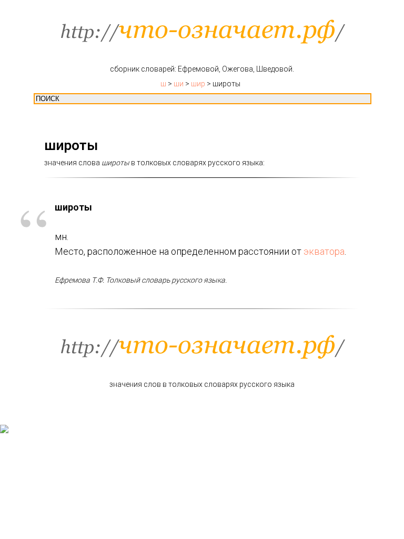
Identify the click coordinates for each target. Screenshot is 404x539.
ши (179, 83)
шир (198, 83)
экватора (324, 251)
